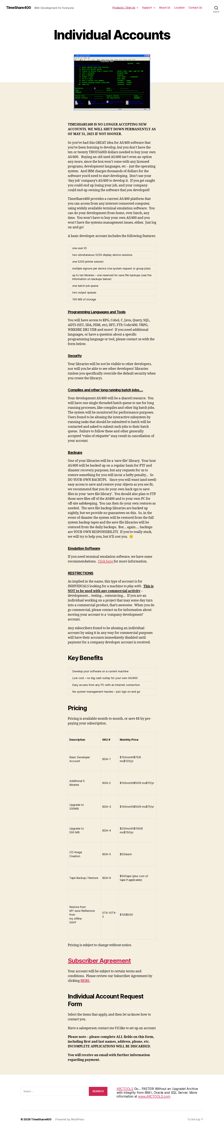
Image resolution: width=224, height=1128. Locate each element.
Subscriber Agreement (99, 960)
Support (147, 7)
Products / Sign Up (123, 7)
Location (179, 7)
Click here (106, 561)
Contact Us (195, 7)
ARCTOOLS (125, 1089)
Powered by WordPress (69, 1119)
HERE (85, 981)
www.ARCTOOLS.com (154, 1096)
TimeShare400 (18, 7)
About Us (164, 7)
